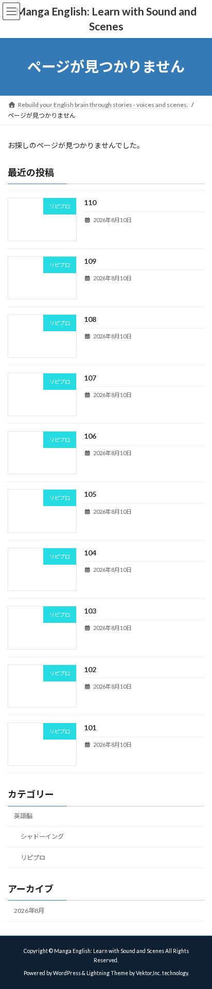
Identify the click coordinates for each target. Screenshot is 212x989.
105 (90, 494)
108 (90, 319)
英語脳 (23, 816)
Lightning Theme (107, 973)
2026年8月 (29, 910)
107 (90, 377)
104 (90, 552)
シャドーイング (42, 836)
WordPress (67, 973)
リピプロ (33, 857)
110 (90, 202)
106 (90, 435)
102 (90, 668)
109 (90, 261)
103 (90, 610)
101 (90, 727)
